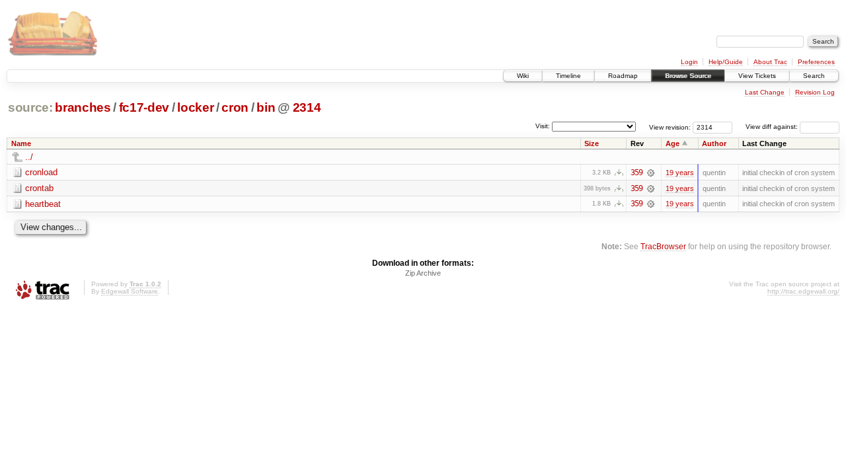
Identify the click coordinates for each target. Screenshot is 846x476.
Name (21, 143)
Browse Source (688, 75)
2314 (307, 107)
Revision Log (815, 92)
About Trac (770, 61)
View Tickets (757, 75)
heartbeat (43, 204)
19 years (680, 173)
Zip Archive (423, 273)
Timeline (568, 75)
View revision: (670, 126)
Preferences (816, 61)
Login (689, 61)
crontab (39, 188)
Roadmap (623, 75)
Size (591, 143)
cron (235, 107)
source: (30, 107)
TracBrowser (663, 246)
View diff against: (773, 126)
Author (714, 143)
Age (672, 143)
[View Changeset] (650, 172)
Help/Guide (726, 61)
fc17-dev (144, 107)
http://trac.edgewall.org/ (803, 291)
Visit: (542, 126)
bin (265, 107)
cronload (41, 172)
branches (82, 107)
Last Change (765, 92)
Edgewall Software (129, 291)
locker (195, 107)
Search (814, 75)
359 (636, 172)
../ (29, 157)
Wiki (523, 75)
